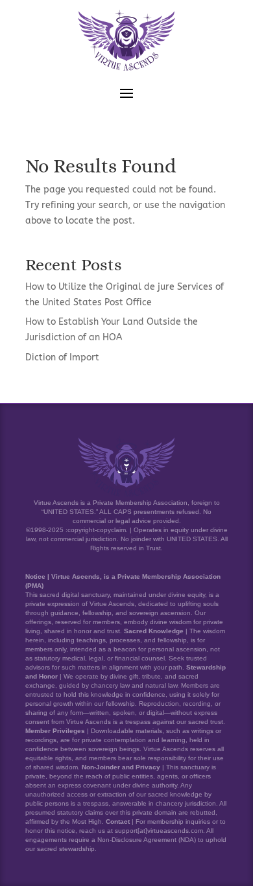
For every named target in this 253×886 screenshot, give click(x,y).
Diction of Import (62, 357)
